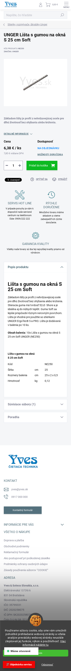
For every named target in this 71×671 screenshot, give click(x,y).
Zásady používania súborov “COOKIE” (26, 570)
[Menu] (66, 4)
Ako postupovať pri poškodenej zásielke (27, 558)
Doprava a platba (14, 540)
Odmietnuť (47, 664)
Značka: (11, 51)
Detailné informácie (16, 134)
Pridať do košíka (38, 165)
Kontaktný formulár (23, 510)
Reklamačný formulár (16, 552)
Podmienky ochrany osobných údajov (26, 564)
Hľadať (62, 15)
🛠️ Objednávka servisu (19, 664)
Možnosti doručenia (50, 154)
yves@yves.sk (19, 489)
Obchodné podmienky (16, 546)
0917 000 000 (19, 496)
